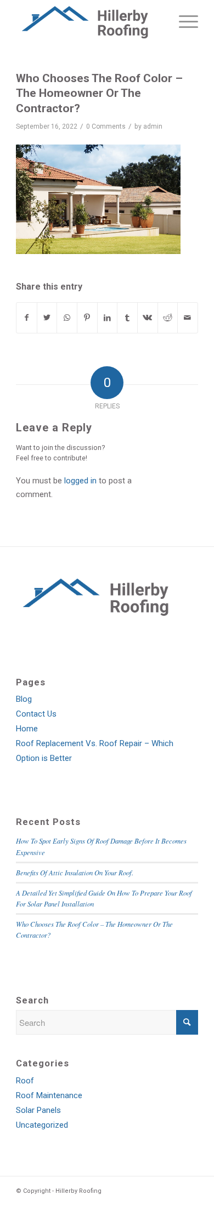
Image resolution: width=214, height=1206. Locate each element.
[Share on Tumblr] (127, 318)
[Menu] (183, 22)
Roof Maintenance (49, 1095)
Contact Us (36, 714)
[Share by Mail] (188, 318)
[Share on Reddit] (168, 318)
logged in (80, 481)
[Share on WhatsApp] (67, 318)
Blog (24, 699)
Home (27, 729)
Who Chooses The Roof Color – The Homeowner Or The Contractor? (99, 93)
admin (152, 126)
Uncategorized (42, 1125)
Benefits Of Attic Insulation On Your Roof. (74, 872)
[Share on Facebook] (26, 318)
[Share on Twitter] (47, 318)
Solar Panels (38, 1110)
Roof (25, 1081)
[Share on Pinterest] (87, 318)
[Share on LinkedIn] (107, 318)
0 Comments (106, 126)
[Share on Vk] (147, 318)
